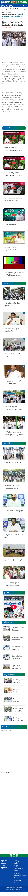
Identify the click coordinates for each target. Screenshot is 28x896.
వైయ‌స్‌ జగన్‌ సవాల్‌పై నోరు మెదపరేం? (16, 692)
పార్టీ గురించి (4, 861)
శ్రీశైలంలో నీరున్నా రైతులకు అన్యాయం (14, 560)
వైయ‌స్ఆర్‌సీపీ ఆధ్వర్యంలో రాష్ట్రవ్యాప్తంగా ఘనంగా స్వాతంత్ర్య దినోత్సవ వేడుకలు (13, 409)
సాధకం (3, 865)
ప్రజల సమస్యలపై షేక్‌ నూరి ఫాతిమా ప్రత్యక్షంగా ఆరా (18, 682)
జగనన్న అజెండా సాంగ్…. (11, 225)
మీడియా (16, 863)
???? (23, 5)
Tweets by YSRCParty (6, 731)
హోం (3, 13)
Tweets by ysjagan (5, 772)
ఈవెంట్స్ (16, 861)
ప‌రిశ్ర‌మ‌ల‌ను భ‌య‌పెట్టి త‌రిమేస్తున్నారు (14, 511)
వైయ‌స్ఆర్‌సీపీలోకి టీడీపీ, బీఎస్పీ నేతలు (11, 9)
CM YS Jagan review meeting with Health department (12, 14)
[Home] (14, 2)
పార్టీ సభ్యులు (4, 868)
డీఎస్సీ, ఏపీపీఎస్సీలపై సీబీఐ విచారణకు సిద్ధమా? (17, 659)
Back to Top (24, 890)
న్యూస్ (16, 865)
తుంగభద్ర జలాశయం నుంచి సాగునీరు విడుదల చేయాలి (17, 640)
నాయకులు (3, 863)
